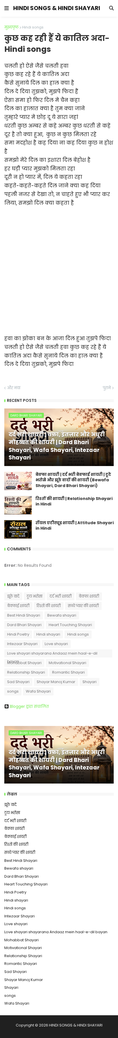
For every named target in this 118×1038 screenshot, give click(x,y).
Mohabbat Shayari (24, 663)
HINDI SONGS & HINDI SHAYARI (56, 8)
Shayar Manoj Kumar (56, 682)
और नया (13, 388)
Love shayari (56, 644)
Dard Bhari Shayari (24, 625)
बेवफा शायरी (89, 596)
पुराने (107, 388)
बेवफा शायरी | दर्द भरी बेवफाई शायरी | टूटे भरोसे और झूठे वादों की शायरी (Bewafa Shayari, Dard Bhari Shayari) (73, 480)
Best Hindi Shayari (23, 615)
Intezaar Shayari (22, 644)
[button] (6, 8)
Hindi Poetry (18, 634)
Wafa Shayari (38, 691)
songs (13, 691)
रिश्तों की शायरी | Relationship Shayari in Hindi (74, 501)
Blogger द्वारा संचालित (29, 706)
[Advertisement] (59, 266)
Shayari (89, 682)
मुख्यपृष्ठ (11, 27)
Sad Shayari (18, 682)
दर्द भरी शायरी (61, 596)
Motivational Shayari (67, 663)
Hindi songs (33, 27)
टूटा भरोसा (34, 596)
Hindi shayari (48, 634)
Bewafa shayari (61, 615)
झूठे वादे (13, 596)
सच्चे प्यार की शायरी (83, 606)
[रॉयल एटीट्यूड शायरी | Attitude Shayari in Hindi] (18, 529)
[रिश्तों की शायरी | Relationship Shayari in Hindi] (18, 505)
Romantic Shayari (68, 672)
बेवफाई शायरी (18, 606)
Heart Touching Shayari (70, 625)
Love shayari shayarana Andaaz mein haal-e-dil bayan (52, 654)
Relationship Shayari (26, 672)
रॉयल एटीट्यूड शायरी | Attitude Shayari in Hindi (75, 525)
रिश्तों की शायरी (49, 606)
